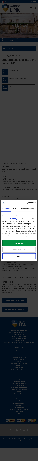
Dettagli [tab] (15, 208)
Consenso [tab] (6, 208)
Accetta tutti (19, 243)
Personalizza (17, 249)
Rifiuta (19, 256)
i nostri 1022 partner (14, 219)
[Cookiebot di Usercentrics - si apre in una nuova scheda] (27, 203)
